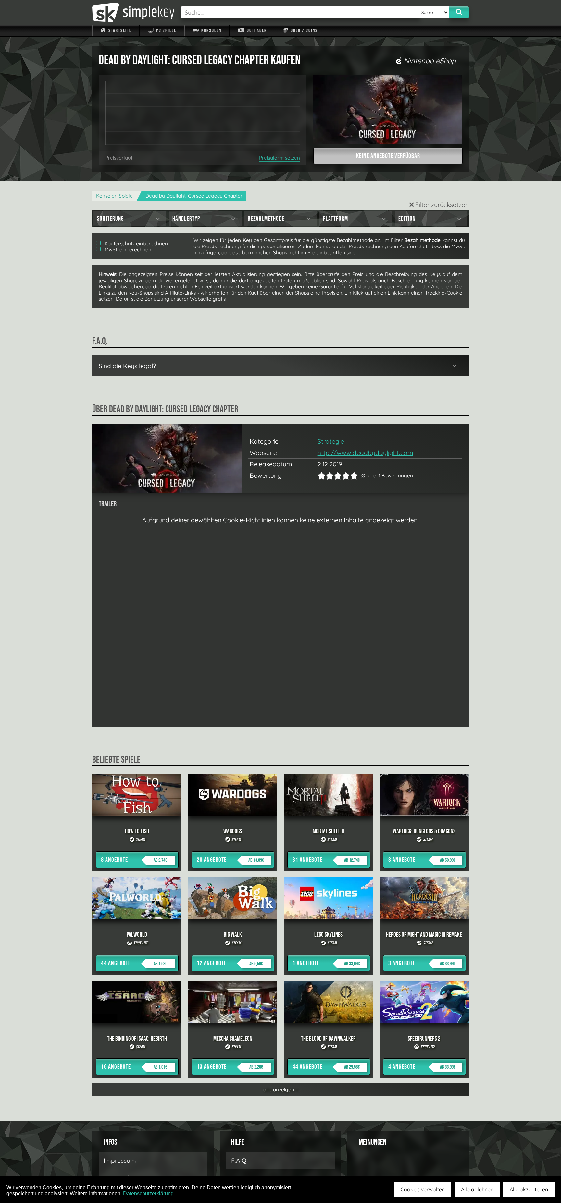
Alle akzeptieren (529, 1189)
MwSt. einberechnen (127, 250)
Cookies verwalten (423, 1189)
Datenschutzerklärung (148, 1193)
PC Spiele (165, 31)
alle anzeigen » (280, 1090)
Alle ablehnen (477, 1189)
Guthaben (256, 31)
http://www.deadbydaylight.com (365, 453)
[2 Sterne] (326, 476)
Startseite (119, 31)
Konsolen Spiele (114, 196)
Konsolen (210, 31)
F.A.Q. (239, 1160)
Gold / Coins (303, 31)
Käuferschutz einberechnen (135, 243)
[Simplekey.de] (133, 12)
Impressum (120, 1160)
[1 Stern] (322, 476)
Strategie (331, 441)
